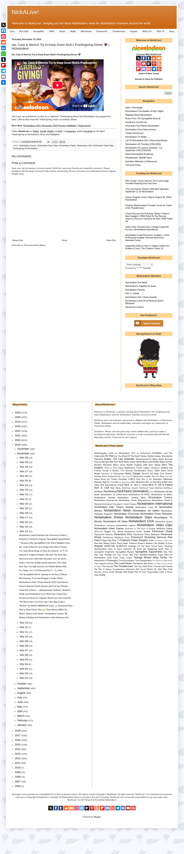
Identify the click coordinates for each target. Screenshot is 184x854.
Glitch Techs (160, 470)
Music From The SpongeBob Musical (142, 118)
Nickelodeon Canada (104, 497)
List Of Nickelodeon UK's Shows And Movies (146, 140)
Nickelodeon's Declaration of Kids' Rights (144, 111)
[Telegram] (3, 71)
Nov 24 (24, 485)
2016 (18, 740)
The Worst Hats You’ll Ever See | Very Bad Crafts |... (42, 602)
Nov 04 (24, 664)
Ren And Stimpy (102, 543)
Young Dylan (153, 572)
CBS (145, 465)
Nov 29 (24, 462)
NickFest (158, 488)
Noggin (107, 531)
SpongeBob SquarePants (148, 551)
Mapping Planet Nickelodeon (138, 115)
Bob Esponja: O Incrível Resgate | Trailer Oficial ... (42, 578)
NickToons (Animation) (133, 491)
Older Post (111, 240)
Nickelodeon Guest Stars (47, 146)
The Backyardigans (126, 561)
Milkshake (167, 479)
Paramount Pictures (103, 534)
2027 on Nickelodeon (141, 453)
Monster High (100, 482)
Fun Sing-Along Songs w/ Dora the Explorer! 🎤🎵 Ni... (44, 551)
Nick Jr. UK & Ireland (160, 484)
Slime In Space (115, 549)
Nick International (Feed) (111, 485)
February (22, 720)
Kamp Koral (100, 479)
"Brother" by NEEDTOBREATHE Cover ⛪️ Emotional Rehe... (46, 606)
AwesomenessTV (144, 459)
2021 (18, 435)
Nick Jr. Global (132, 293)
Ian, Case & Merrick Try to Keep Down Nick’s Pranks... (43, 547)
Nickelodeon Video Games (109, 528)
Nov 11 (24, 632)
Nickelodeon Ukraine (163, 522)
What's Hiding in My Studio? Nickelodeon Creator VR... (44, 613)
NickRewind (110, 491)
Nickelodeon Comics (160, 497)
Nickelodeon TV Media (135, 137)
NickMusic (168, 488)
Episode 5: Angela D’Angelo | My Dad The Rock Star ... (44, 555)
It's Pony (160, 476)
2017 (18, 735)
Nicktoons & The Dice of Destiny (140, 529)
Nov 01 (24, 677)
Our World (117, 531)
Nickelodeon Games (27, 146)
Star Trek (168, 552)
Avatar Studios (147, 456)
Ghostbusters (140, 470)
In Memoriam (137, 476)
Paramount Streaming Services (148, 537)
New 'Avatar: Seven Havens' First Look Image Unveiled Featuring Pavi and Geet (147, 182)
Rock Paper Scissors (127, 543)
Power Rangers (139, 540)
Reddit (50, 131)
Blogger (97, 817)
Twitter (36, 131)
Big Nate (106, 462)
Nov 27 (24, 471)
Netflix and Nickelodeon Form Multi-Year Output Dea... (44, 594)
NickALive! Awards (130, 488)
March (21, 715)
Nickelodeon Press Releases (156, 513)
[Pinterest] (3, 36)
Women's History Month (104, 572)
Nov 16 (24, 522)
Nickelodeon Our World (136, 282)
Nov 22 (24, 494)
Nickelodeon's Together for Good (140, 286)
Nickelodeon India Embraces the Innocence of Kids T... (44, 535)
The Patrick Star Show (143, 563)
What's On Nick (154, 569)
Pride (151, 540)
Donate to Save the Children (149, 79)
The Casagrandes (143, 560)
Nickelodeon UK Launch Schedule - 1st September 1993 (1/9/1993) (143, 149)
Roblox (113, 543)
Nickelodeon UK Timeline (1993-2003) (143, 144)
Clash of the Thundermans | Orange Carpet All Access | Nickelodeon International (146, 228)
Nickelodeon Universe (104, 525)
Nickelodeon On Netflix (146, 510)
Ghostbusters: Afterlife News (138, 157)
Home (64, 240)
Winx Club (167, 569)
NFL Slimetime (138, 482)
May (20, 706)
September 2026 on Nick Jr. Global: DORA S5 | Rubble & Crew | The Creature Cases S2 (147, 247)
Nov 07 (24, 650)
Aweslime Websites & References (141, 161)
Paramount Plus (123, 534)
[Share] (3, 82)
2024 (18, 421)
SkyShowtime (100, 549)
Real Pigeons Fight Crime (163, 540)
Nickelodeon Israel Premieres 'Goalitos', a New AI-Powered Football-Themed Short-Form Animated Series (147, 237)
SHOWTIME (109, 546)
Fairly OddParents (126, 468)
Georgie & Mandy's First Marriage (117, 471)
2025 (18, 417)
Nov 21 (24, 499)
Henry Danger (133, 473)
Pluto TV (160, 31)
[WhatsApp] (3, 54)
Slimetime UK (129, 549)
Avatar (62, 31)
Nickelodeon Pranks (67, 146)
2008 (18, 776)
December (23, 448)
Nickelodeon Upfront (125, 525)
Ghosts (150, 471)
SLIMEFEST (121, 546)
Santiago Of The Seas (139, 546)
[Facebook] (3, 31)
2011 (18, 763)
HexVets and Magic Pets (153, 474)
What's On (147, 31)
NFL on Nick (151, 482)
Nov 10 (24, 636)
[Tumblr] (3, 59)
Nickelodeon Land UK (146, 507)
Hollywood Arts (114, 476)
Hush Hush (126, 476)
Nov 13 (24, 622)
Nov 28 (24, 466)
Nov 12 (24, 627)
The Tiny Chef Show (143, 566)
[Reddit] (3, 42)
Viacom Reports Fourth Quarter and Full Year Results (43, 586)
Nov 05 (24, 659)
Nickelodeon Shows (108, 517)
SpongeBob (38, 31)
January (22, 725)
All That (109, 456)
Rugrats (133, 31)
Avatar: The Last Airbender (119, 459)
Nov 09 (24, 641)
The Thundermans (123, 566)
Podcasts (125, 540)
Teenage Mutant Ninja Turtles (150, 557)
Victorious (130, 569)
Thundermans (118, 31)
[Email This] (53, 141)
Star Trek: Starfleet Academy (143, 555)
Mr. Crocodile (112, 482)
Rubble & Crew (165, 543)
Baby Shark (158, 459)
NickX (152, 491)
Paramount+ (102, 31)
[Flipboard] (3, 65)
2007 (18, 781)
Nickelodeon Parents (135, 290)
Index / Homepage (133, 107)
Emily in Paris (111, 468)
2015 (18, 744)
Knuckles (123, 479)
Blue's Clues (119, 465)
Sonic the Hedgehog (147, 549)
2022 (18, 430)
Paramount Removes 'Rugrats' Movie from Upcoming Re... (45, 598)
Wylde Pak (133, 572)
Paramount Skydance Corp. (116, 537)
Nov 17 (24, 517)
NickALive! (25, 12)
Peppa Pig (106, 540)
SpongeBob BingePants (104, 552)
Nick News (116, 488)
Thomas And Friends (162, 566)
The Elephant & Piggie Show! (162, 560)
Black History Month (133, 462)
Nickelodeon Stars (138, 517)
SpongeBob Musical (125, 552)
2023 (18, 426)
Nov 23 (24, 489)
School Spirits (157, 546)
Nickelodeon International (154, 503)
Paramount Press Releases (146, 534)
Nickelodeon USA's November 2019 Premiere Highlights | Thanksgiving (56, 125)
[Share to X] (58, 141)
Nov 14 (24, 531)
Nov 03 (24, 668)
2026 (18, 412)
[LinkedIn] (3, 48)
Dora (12, 31)
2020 (18, 440)
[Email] (3, 77)
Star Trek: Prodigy (103, 555)
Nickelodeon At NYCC (139, 494)
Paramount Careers (134, 307)
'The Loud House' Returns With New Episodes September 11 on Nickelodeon (147, 190)
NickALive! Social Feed (136, 122)
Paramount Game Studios (137, 531)
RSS (60, 131)
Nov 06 (24, 654)
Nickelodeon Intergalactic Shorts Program (119, 504)
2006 (18, 786)
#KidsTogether (100, 453)
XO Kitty (142, 572)
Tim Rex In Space (103, 569)
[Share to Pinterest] (64, 141)
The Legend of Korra (103, 563)
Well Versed (86, 31)
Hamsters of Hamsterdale (112, 474)
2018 (18, 730)
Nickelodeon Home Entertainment (135, 500)
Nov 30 (24, 457)
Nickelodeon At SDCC (161, 494)
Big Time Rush (116, 462)
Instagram (71, 131)
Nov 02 (24, 673)
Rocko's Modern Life (147, 543)
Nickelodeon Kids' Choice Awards (141, 297)
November (23, 453)
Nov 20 (24, 503)
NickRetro (98, 491)
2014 (18, 749)
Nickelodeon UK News (115, 521)
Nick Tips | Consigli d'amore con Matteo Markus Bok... (43, 566)
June (20, 702)
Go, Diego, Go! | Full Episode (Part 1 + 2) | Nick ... (42, 570)
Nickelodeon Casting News (132, 497)
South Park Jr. (165, 549)
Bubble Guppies (134, 465)
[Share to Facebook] (61, 141)
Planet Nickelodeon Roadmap (139, 154)
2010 (18, 767)
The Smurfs (107, 566)
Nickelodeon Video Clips (103, 146)
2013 (18, 753)
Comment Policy (133, 165)
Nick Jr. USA (101, 487)
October (22, 683)
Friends (139, 468)
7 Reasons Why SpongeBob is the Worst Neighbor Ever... (45, 543)
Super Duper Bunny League (119, 558)
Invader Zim (149, 476)
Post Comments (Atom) (34, 245)
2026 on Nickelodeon (119, 453)
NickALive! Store (146, 488)
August (21, 692)
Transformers (119, 569)
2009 (18, 772)
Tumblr (43, 131)
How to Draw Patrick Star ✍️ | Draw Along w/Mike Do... (44, 609)
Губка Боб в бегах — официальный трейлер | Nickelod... (45, 590)
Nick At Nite (162, 482)
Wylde (73, 31)
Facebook (88, 131)
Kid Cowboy (112, 479)
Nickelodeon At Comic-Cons (114, 494)
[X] (3, 25)
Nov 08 (24, 645)
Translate (146, 268)
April (20, 711)
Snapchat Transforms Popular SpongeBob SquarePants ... (45, 539)
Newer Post (17, 240)
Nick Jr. (128, 484)
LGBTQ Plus (134, 479)
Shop (171, 31)
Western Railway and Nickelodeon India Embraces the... (44, 617)
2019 (18, 444)
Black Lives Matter (151, 462)
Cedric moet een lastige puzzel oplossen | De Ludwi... (43, 562)
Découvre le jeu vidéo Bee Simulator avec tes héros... (43, 559)
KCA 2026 (23, 31)
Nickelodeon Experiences (106, 500)
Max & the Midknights (152, 479)
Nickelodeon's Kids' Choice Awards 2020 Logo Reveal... (44, 582)
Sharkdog (168, 546)
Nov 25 (24, 480)
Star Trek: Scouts (120, 555)
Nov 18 (24, 512)
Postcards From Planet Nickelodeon (142, 126)
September (24, 688)
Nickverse (98, 532)
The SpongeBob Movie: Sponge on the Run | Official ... (44, 574)
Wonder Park (121, 572)
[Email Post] (48, 142)
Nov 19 (24, 508)
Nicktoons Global (164, 528)
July (20, 697)
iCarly (102, 574)
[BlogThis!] (55, 141)
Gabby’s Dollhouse (151, 468)
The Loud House (123, 563)
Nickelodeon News (117, 510)
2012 (18, 758)
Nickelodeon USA (84, 146)
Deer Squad (154, 465)
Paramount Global (162, 531)
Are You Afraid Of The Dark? (127, 456)
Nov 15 (24, 526)
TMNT (51, 31)
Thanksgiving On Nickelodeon (25, 149)
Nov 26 (24, 476)
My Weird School (125, 482)
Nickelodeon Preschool (126, 513)
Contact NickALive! (134, 133)
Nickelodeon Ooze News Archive (140, 129)
